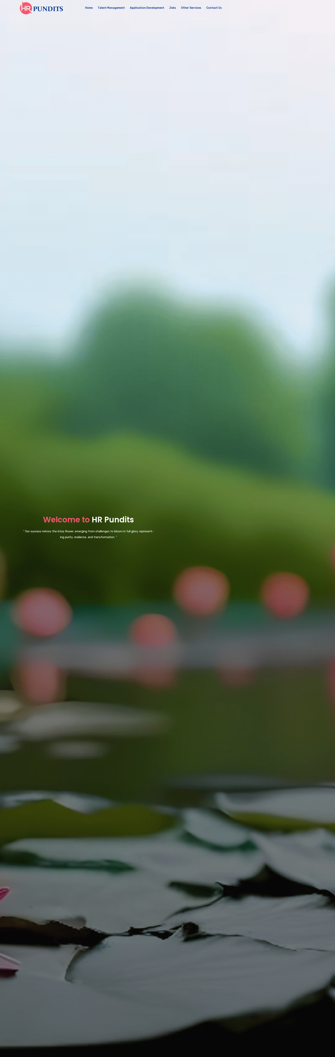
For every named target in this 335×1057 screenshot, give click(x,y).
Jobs (172, 8)
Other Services (191, 8)
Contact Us (214, 8)
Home (89, 8)
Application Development (147, 8)
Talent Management (111, 8)
